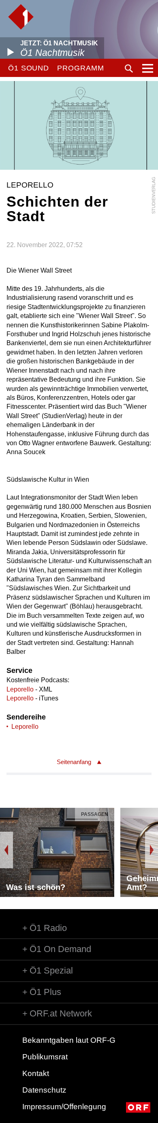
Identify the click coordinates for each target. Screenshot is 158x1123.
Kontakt (35, 1073)
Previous (6, 850)
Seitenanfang (74, 761)
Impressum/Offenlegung (64, 1106)
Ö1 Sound (28, 68)
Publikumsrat (45, 1057)
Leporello (20, 689)
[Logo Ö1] (21, 17)
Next (151, 850)
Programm (80, 68)
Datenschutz (44, 1090)
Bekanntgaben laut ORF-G (68, 1040)
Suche (129, 68)
